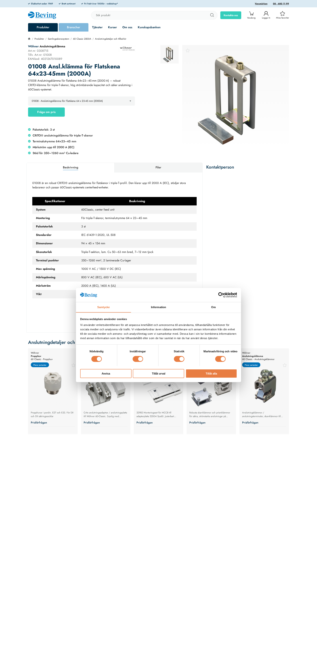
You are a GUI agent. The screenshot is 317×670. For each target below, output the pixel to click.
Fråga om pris (46, 112)
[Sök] (211, 15)
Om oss (127, 27)
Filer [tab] (158, 167)
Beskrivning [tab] (70, 167)
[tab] (169, 54)
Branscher (73, 27)
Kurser (112, 27)
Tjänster (97, 27)
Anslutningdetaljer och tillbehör (110, 39)
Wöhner (33, 46)
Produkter (43, 27)
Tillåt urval (158, 373)
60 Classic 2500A (82, 39)
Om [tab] (213, 306)
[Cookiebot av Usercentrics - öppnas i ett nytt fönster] (221, 295)
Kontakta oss (231, 15)
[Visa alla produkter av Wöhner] (127, 48)
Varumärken (261, 3)
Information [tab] (158, 306)
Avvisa (106, 373)
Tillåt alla (211, 373)
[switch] (138, 359)
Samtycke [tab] (103, 306)
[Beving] (42, 16)
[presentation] (169, 54)
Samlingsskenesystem (58, 39)
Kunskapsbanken (149, 27)
